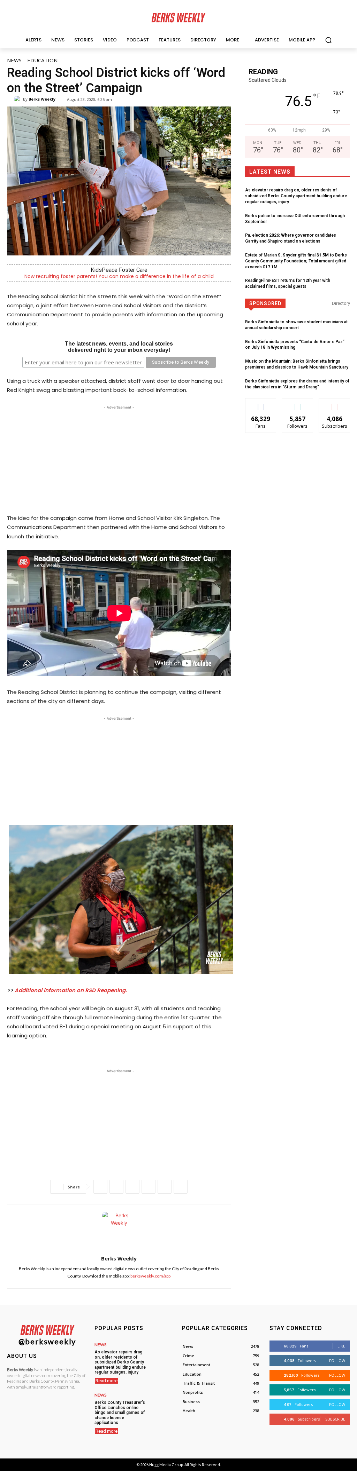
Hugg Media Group (166, 1464)
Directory (341, 303)
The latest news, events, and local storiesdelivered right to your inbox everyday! (119, 347)
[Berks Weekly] (18, 99)
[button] (328, 40)
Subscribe (334, 403)
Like (261, 403)
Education (42, 60)
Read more (106, 1380)
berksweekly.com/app (150, 1276)
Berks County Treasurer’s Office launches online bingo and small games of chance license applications (119, 1412)
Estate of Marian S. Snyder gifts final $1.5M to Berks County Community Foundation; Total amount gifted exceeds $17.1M (296, 261)
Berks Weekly (42, 99)
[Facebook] (100, 1187)
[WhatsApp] (132, 1187)
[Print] (181, 1187)
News (14, 60)
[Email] (165, 1187)
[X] (116, 1187)
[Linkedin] (148, 1187)
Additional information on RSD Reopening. (71, 990)
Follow (297, 403)
